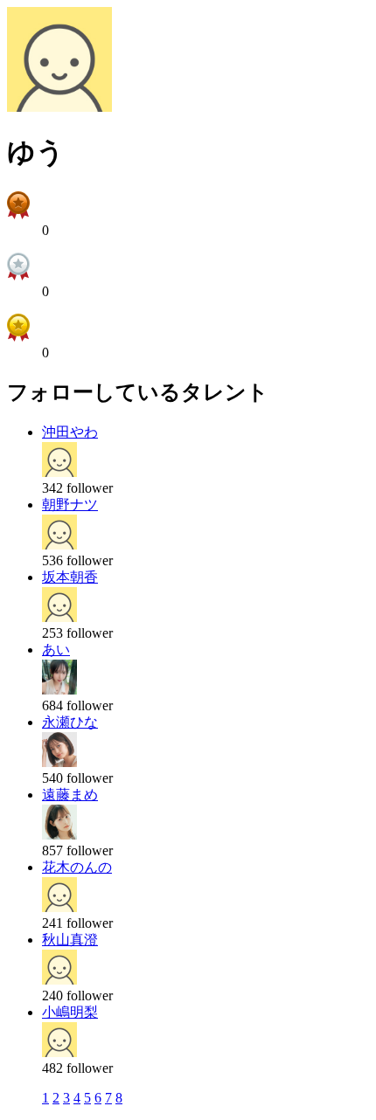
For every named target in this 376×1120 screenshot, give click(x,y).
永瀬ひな (70, 722)
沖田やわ (70, 432)
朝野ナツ (70, 504)
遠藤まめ (70, 794)
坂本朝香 (70, 577)
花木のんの (77, 867)
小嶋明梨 (70, 1012)
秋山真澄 (70, 939)
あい (56, 649)
